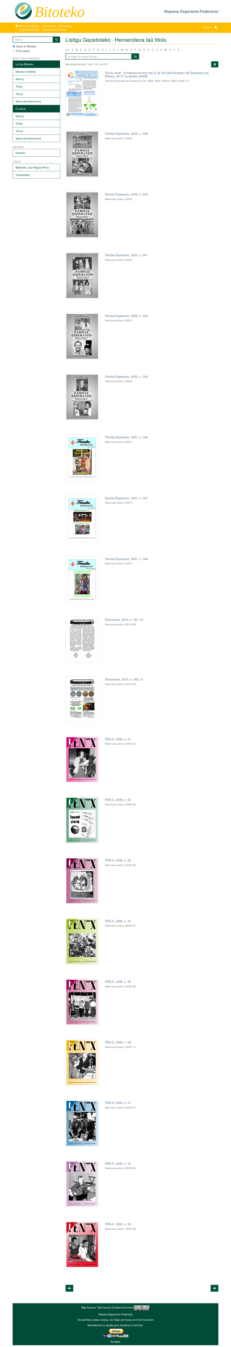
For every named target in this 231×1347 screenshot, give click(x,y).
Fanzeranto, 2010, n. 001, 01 (124, 619)
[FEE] (23, 10)
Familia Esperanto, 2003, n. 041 (126, 255)
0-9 (67, 50)
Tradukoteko (23, 175)
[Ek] (56, 40)
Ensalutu (20, 153)
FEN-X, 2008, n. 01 (118, 739)
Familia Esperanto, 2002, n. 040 (126, 194)
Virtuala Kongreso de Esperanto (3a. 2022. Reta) (133, 80)
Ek (135, 56)
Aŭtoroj (20, 79)
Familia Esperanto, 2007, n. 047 (126, 498)
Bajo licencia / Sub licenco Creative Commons (107, 1307)
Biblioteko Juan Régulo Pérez (32, 167)
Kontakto (115, 1341)
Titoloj (19, 86)
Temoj (19, 94)
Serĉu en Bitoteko (26, 46)
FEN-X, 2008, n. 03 (118, 860)
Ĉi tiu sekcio (23, 51)
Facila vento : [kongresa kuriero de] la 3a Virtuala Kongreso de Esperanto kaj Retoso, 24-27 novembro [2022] (157, 74)
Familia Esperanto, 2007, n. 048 (126, 558)
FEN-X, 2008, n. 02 (118, 799)
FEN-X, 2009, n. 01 (118, 1102)
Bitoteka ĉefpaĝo (28, 26)
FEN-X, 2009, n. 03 (118, 1224)
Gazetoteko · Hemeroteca (58, 26)
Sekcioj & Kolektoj (26, 71)
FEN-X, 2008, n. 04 (118, 921)
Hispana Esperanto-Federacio (191, 11)
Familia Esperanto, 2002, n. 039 (126, 133)
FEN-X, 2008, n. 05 (118, 981)
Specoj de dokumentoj (28, 101)
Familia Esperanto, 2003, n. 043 (126, 376)
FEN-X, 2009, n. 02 (118, 1163)
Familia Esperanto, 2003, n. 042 (126, 315)
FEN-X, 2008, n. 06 (118, 1042)
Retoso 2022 (169, 80)
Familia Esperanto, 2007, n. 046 (126, 437)
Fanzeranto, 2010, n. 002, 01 (124, 679)
